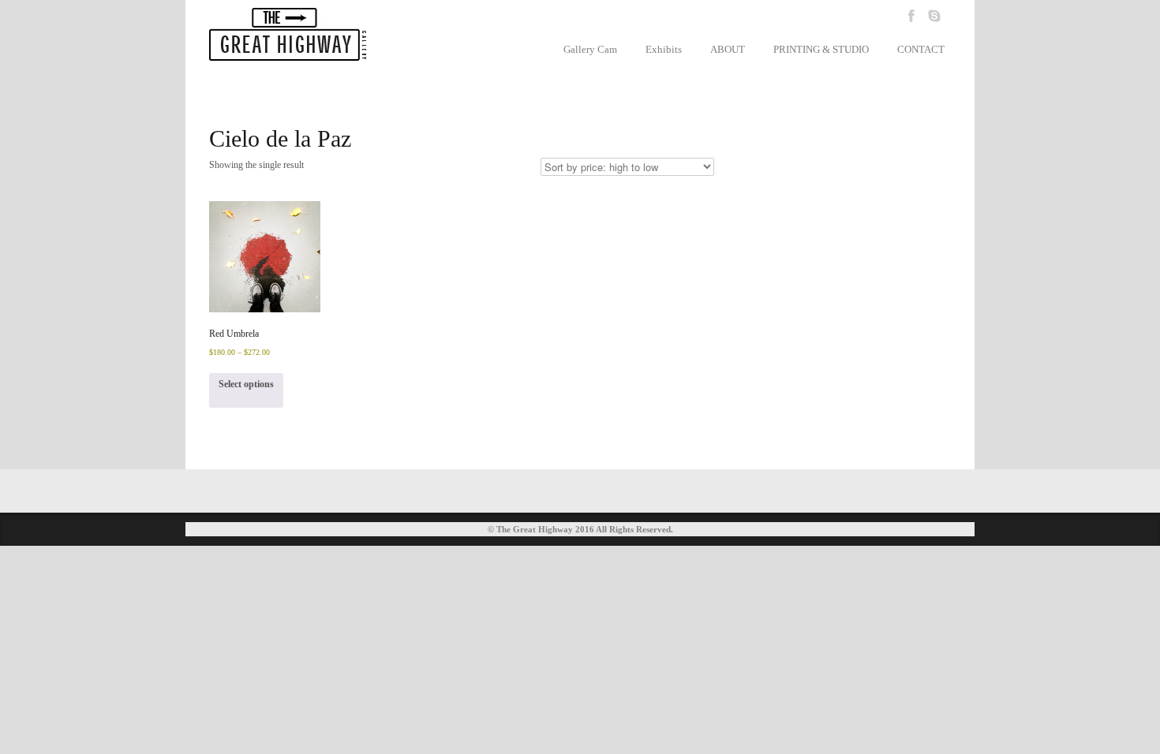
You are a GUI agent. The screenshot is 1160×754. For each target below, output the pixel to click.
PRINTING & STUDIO (821, 49)
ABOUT (727, 49)
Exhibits (663, 49)
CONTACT (921, 49)
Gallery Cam (590, 49)
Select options (246, 384)
